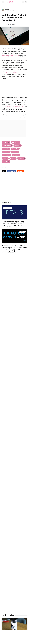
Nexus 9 (15, 152)
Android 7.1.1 (16, 142)
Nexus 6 (16, 148)
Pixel (6, 158)
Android (6, 142)
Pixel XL (22, 158)
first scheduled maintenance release (14, 106)
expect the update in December (10, 55)
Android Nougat (8, 145)
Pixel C (13, 158)
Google (18, 145)
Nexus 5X (7, 148)
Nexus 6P (7, 152)
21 (5, 24)
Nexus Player (7, 155)
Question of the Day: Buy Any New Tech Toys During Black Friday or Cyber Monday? (13, 224)
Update (6, 161)
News (5, 620)
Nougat (16, 155)
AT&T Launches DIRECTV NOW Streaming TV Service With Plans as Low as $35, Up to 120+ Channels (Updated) (14, 248)
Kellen (7, 9)
